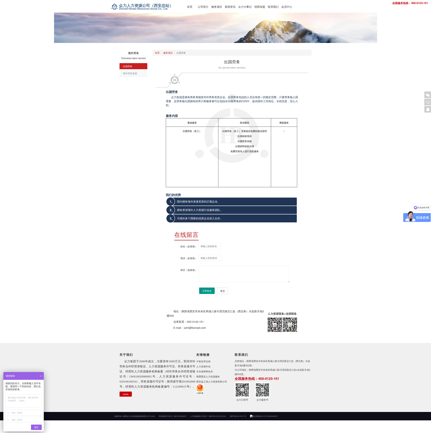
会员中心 (286, 7)
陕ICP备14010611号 (238, 416)
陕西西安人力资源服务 (208, 376)
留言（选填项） (188, 270)
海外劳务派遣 (130, 73)
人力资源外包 (203, 366)
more (125, 394)
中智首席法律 (203, 361)
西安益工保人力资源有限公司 (211, 381)
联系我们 (273, 7)
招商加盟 (259, 7)
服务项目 (216, 7)
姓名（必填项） (188, 246)
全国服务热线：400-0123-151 (410, 3)
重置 (222, 291)
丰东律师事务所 (204, 371)
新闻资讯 (230, 7)
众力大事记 (245, 7)
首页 (189, 7)
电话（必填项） (188, 258)
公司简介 (203, 7)
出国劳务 (127, 66)
